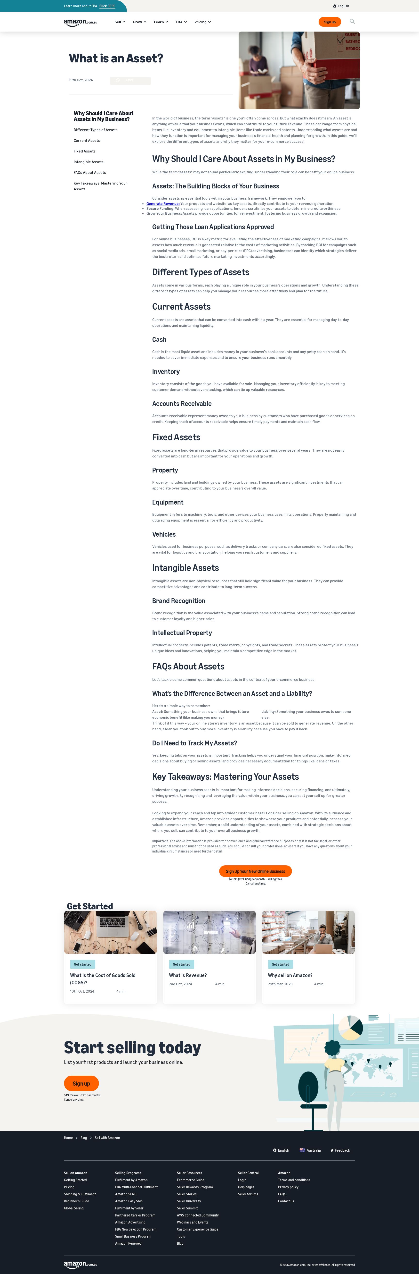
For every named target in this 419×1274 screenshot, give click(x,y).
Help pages (246, 1187)
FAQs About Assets (90, 172)
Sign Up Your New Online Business (255, 871)
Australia (314, 1150)
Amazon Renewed (128, 1243)
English (343, 6)
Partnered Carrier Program (135, 1215)
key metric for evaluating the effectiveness (241, 238)
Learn (159, 21)
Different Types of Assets (96, 129)
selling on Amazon (297, 812)
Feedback (342, 1150)
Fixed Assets (85, 151)
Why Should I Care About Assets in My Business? (104, 116)
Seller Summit (187, 1208)
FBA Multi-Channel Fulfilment (136, 1187)
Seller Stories (187, 1194)
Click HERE (107, 6)
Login (242, 1180)
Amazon (284, 1173)
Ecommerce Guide (190, 1180)
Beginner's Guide (76, 1201)
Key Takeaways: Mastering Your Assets (100, 186)
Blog (180, 1243)
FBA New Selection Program (135, 1229)
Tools (181, 1236)
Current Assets (87, 140)
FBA (179, 21)
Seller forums (248, 1194)
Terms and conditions (294, 1180)
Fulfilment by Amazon (131, 1180)
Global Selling (74, 1208)
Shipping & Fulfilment (80, 1194)
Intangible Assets (89, 161)
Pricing (200, 21)
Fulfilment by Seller (129, 1208)
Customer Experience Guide (197, 1229)
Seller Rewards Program (195, 1187)
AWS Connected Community (198, 1215)
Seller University (189, 1201)
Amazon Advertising (130, 1222)
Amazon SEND (126, 1194)
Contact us (286, 1201)
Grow (137, 21)
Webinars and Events (192, 1222)
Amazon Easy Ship (129, 1201)
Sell (118, 21)
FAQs (282, 1194)
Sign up (330, 21)
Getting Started (75, 1180)
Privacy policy (288, 1187)
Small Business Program (133, 1236)
